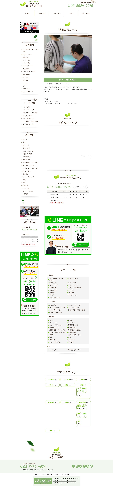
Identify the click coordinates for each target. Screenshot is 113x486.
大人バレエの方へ (73, 307)
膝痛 (84, 415)
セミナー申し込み (54, 342)
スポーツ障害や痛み (55, 325)
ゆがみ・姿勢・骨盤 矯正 (57, 332)
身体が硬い (52, 339)
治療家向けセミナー (74, 350)
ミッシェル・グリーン (74, 474)
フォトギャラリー (54, 297)
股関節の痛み (72, 332)
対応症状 (71, 342)
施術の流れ (52, 283)
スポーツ (83, 379)
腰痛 (50, 337)
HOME (27, 13)
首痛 (78, 422)
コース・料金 (53, 285)
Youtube (52, 379)
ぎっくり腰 (52, 322)
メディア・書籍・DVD (75, 287)
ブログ (51, 295)
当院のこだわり (73, 278)
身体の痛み (83, 402)
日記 (68, 385)
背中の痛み (71, 322)
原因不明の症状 (73, 325)
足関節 (67, 402)
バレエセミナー (54, 350)
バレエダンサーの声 (74, 305)
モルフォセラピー (73, 285)
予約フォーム (86, 13)
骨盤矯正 (84, 390)
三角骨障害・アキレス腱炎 (76, 310)
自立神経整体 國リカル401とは (57, 279)
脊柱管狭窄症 (72, 327)
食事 (52, 430)
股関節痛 (79, 407)
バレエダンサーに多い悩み (57, 307)
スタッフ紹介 (56, 13)
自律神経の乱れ (54, 327)
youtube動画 (53, 290)
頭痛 (69, 337)
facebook (71, 292)
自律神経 (52, 402)
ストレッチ (68, 379)
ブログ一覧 (71, 339)
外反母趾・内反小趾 (55, 312)
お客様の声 (41, 13)
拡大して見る (86, 156)
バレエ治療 (52, 305)
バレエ (52, 385)
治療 (83, 385)
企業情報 (52, 292)
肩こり (51, 320)
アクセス (71, 13)
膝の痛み (52, 335)
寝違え (70, 320)
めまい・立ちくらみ (74, 335)
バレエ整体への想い (55, 310)
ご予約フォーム (80, 187)
